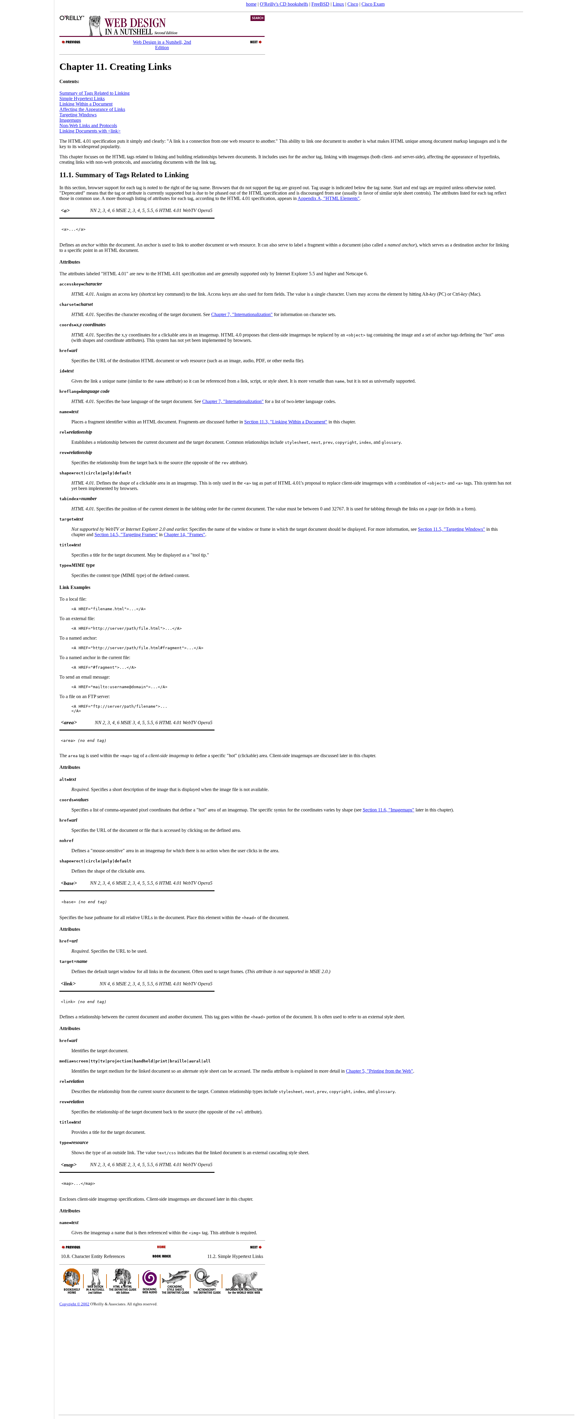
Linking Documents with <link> (90, 130)
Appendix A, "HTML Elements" (329, 198)
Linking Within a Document (85, 103)
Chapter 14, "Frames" (184, 534)
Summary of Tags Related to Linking (94, 93)
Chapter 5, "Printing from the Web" (379, 1071)
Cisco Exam (373, 4)
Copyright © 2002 (74, 1304)
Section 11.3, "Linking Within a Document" (285, 421)
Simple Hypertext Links (82, 98)
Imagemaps (70, 120)
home (251, 4)
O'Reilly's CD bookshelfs (284, 4)
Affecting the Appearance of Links (92, 109)
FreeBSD (320, 4)
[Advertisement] (27, 707)
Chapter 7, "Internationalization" (242, 314)
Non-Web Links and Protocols (88, 125)
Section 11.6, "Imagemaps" (388, 809)
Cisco (352, 4)
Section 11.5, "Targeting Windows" (451, 529)
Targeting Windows (78, 114)
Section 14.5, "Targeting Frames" (126, 534)
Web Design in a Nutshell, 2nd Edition (162, 45)
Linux (338, 4)
